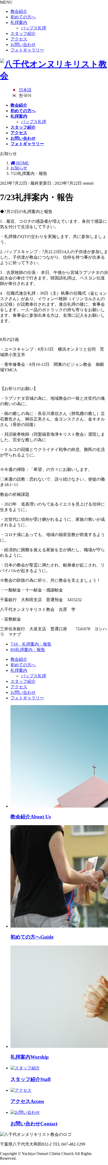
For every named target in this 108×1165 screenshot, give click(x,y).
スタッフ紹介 (23, 33)
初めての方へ (23, 17)
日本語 (25, 90)
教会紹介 (18, 11)
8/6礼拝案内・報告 (27, 649)
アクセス (18, 39)
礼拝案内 (18, 22)
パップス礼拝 (33, 28)
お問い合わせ (23, 44)
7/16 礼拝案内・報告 (30, 644)
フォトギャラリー (27, 50)
